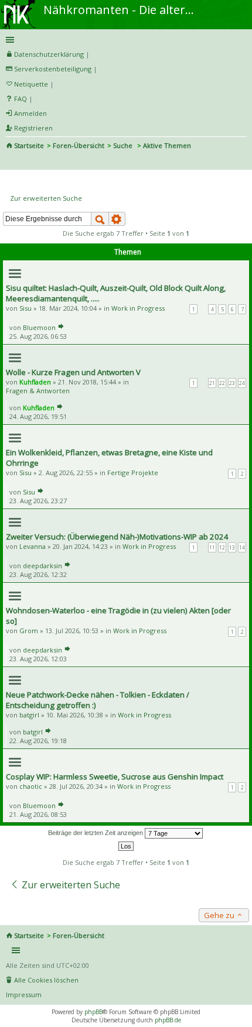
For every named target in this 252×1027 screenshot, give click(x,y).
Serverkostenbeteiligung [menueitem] (52, 68)
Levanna (32, 546)
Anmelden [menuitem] (30, 113)
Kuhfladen (35, 381)
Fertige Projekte (132, 472)
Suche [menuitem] (10, 161)
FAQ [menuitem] (20, 98)
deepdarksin (42, 565)
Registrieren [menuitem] (33, 127)
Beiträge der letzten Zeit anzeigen (96, 832)
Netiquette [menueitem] (31, 84)
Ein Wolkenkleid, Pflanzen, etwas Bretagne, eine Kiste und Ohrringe (109, 457)
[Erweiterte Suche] (117, 219)
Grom (28, 630)
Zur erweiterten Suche (46, 198)
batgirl (29, 714)
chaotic (30, 786)
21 (212, 383)
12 (222, 547)
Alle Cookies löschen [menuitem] (46, 980)
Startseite (29, 145)
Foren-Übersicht (78, 145)
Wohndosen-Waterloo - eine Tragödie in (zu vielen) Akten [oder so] (118, 615)
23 (232, 383)
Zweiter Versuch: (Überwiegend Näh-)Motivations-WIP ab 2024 (117, 536)
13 (232, 547)
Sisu (25, 308)
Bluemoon (39, 327)
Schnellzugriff (124, 40)
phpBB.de (168, 1020)
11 (212, 547)
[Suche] (100, 219)
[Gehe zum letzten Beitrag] (60, 327)
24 (242, 383)
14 (242, 547)
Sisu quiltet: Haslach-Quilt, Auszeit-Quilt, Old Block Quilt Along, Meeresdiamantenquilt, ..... (116, 293)
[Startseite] (19, 4)
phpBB (93, 1012)
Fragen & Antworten (38, 390)
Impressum (24, 994)
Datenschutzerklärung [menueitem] (49, 54)
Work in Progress (138, 308)
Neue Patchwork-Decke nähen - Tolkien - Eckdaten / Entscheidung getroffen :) (97, 699)
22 (222, 383)
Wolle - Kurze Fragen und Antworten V (73, 372)
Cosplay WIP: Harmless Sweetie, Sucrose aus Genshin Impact (114, 776)
